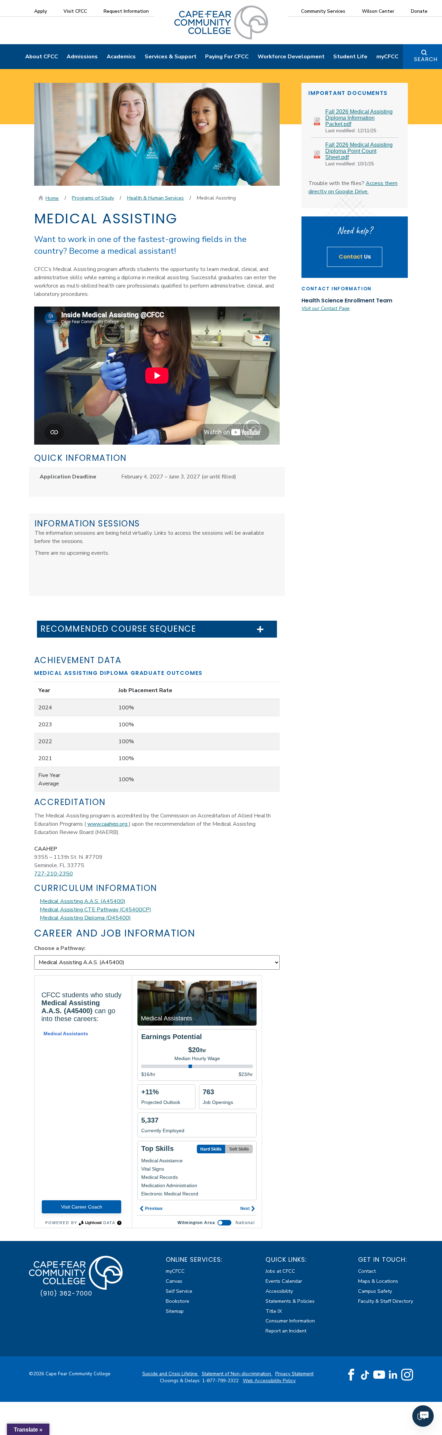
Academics (121, 56)
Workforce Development (291, 56)
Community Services (323, 11)
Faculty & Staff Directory (385, 1301)
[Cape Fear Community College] (221, 22)
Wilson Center (378, 11)
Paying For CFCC (227, 56)
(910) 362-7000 (66, 1293)
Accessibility (279, 1291)
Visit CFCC (75, 11)
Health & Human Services (155, 197)
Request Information (126, 11)
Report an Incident (286, 1330)
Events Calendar (284, 1281)
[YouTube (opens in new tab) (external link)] (379, 1374)
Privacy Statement (294, 1373)
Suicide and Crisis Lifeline (170, 1373)
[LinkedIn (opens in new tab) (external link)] (393, 1374)
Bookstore (177, 1301)
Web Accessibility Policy (269, 1380)
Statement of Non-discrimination (237, 1373)
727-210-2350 (53, 874)
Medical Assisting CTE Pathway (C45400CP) (95, 909)
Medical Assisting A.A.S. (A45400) (82, 901)
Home (52, 198)
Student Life (350, 56)
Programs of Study (93, 197)
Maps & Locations (378, 1281)
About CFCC (41, 56)
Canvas (174, 1281)
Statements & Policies (290, 1301)
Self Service (179, 1291)
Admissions (82, 56)
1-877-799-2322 (221, 1380)
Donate (419, 11)
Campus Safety (375, 1291)
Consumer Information (290, 1320)
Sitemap (175, 1311)
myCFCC (387, 56)
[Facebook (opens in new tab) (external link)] (351, 1374)
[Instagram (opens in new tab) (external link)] (407, 1374)
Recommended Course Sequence (118, 629)
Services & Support (170, 56)
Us (355, 257)
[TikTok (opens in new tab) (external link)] (365, 1374)
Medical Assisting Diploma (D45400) (85, 918)
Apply (40, 11)
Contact (367, 1271)
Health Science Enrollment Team (346, 300)
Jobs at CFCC (280, 1271)
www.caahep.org (108, 824)
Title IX (274, 1311)
